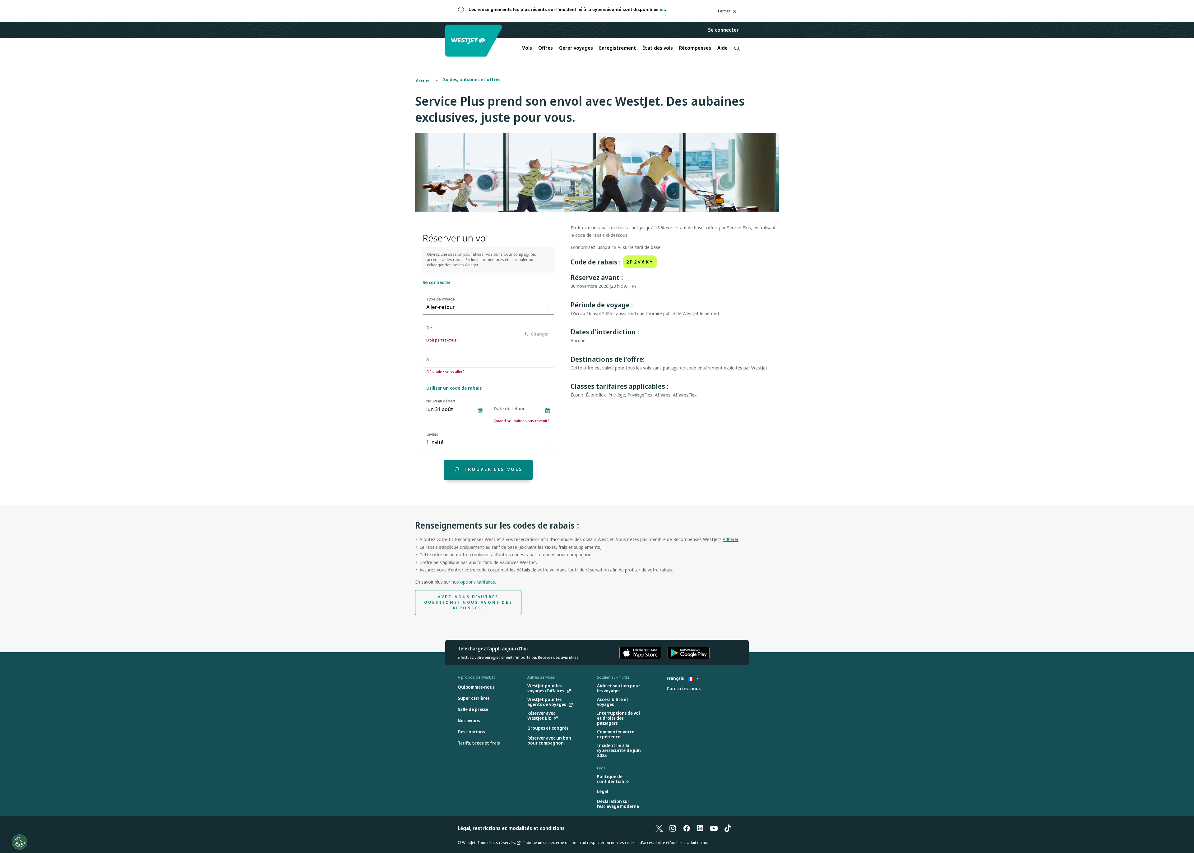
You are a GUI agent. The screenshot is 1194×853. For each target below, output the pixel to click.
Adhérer (730, 539)
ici (662, 9)
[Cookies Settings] (19, 842)
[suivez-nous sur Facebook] (686, 828)
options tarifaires (477, 582)
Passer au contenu (10, 17)
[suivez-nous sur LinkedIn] (700, 828)
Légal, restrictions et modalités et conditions (511, 828)
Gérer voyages (576, 47)
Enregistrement (617, 47)
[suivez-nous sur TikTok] (727, 828)
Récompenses (695, 47)
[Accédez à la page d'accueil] (474, 41)
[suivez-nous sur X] (659, 828)
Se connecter (723, 29)
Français (676, 678)
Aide (722, 47)
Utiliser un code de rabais (454, 388)
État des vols (657, 47)
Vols (527, 47)
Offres (545, 47)
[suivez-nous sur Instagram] (673, 828)
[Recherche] (737, 48)
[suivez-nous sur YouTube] (714, 828)
